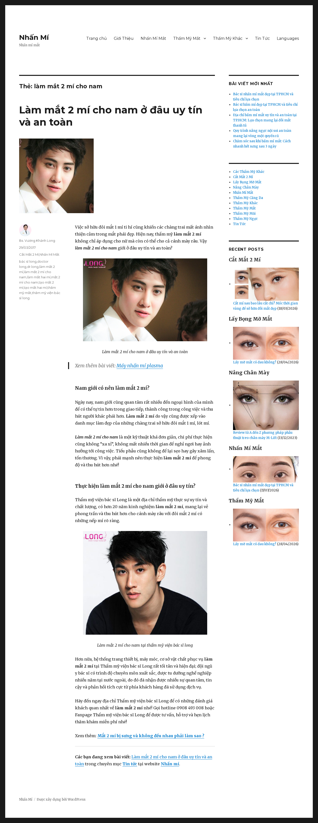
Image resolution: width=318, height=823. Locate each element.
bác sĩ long (28, 261)
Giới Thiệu (124, 38)
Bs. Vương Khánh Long (37, 240)
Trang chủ (96, 38)
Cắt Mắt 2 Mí (29, 254)
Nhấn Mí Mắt (153, 38)
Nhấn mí (170, 763)
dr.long (33, 267)
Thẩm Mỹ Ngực (245, 219)
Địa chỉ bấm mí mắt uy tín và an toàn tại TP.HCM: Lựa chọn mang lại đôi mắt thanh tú (265, 120)
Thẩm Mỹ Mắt (186, 38)
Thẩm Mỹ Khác (227, 38)
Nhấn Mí (34, 37)
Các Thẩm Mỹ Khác (248, 172)
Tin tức (129, 763)
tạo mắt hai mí (35, 288)
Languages (288, 38)
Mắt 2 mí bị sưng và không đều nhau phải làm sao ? (150, 735)
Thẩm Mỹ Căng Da (248, 198)
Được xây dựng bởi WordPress (61, 799)
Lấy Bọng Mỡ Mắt (247, 182)
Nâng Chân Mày (246, 187)
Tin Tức (262, 38)
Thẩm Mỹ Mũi (244, 213)
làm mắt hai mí (38, 277)
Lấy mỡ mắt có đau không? (255, 362)
